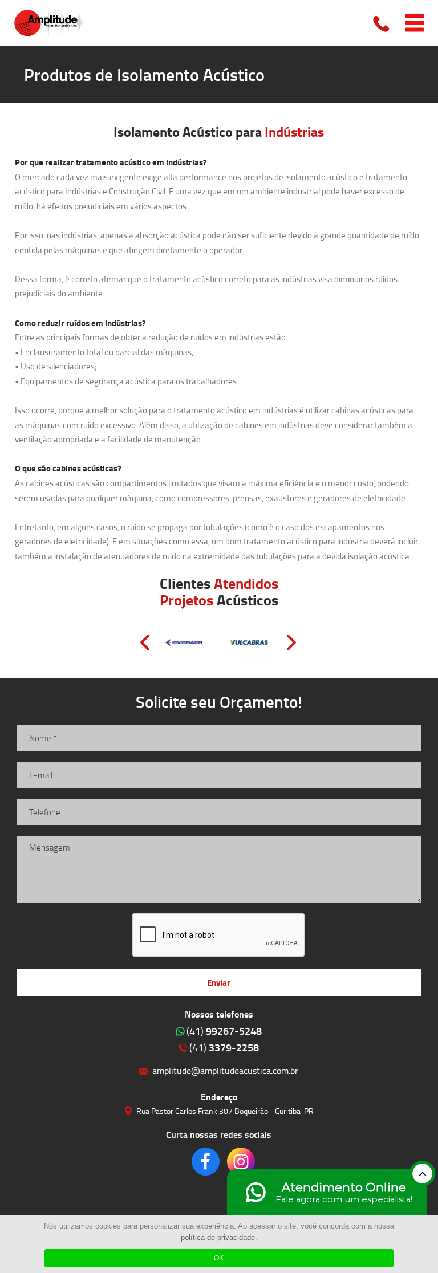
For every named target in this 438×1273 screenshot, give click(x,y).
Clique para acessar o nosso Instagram (241, 1162)
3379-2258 (224, 1047)
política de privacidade (218, 1237)
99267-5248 (224, 1030)
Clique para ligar (382, 23)
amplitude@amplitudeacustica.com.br (225, 1070)
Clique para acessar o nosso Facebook (206, 1162)
